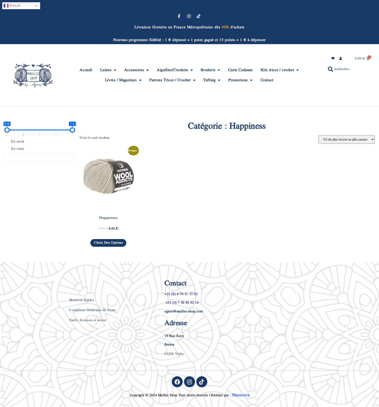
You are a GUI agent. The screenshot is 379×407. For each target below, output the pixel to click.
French (14, 6)
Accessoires (134, 70)
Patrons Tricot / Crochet (170, 80)
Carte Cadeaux (240, 70)
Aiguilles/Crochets (172, 70)
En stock (17, 141)
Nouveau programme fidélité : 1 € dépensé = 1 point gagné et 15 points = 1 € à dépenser (189, 40)
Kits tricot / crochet (277, 70)
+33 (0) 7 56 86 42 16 (181, 303)
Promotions (238, 80)
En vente (17, 149)
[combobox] (345, 69)
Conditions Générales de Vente (92, 310)
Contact (267, 80)
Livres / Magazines (121, 80)
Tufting (209, 80)
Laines (106, 70)
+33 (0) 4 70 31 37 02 (181, 294)
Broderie (208, 70)
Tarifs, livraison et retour (87, 320)
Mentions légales (81, 300)
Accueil (86, 70)
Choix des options (108, 243)
